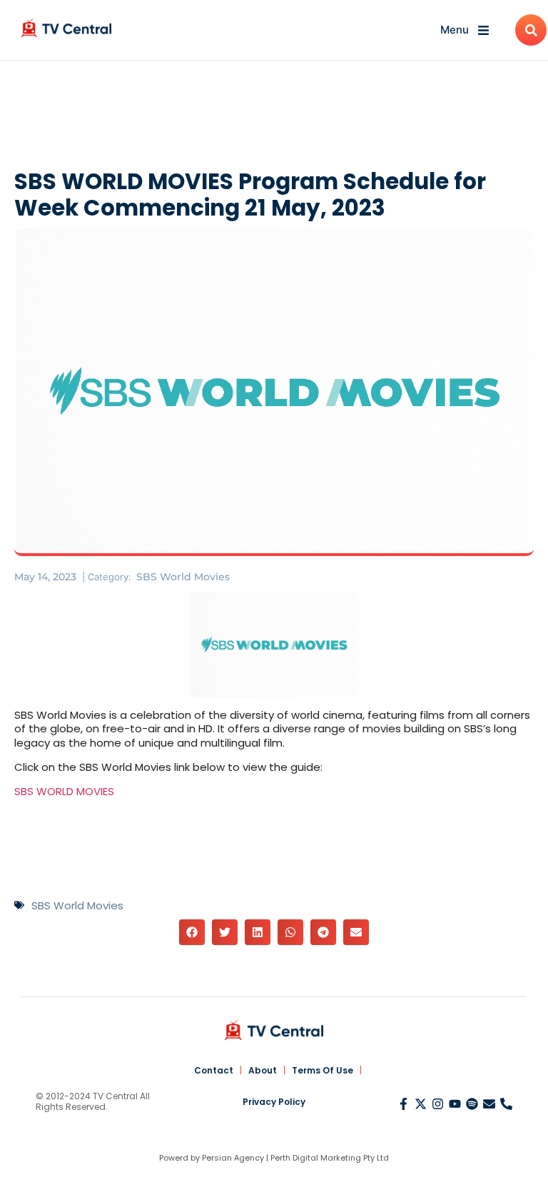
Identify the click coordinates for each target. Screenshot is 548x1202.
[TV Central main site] (274, 1030)
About (262, 1070)
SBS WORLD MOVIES (64, 791)
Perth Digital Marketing (315, 1157)
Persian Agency (233, 1157)
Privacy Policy (274, 1102)
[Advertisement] (274, 118)
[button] (192, 932)
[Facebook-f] (403, 1104)
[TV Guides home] (66, 28)
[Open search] (531, 30)
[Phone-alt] (506, 1104)
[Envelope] (489, 1104)
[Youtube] (455, 1104)
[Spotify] (472, 1104)
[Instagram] (438, 1104)
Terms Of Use (322, 1070)
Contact (213, 1070)
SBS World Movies (183, 576)
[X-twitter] (421, 1104)
